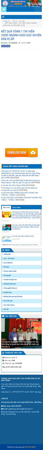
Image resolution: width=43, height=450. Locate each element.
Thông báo (7, 254)
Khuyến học (8, 292)
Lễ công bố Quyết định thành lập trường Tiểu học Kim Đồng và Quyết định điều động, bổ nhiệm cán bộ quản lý (20, 344)
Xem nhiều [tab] (17, 207)
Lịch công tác (8, 263)
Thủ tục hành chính (10, 271)
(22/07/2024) (16, 239)
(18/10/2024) (5, 220)
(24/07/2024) (5, 232)
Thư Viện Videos (9, 305)
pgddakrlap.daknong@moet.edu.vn (20, 409)
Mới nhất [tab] (6, 207)
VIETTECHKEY (30, 447)
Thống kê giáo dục (10, 284)
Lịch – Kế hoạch (9, 258)
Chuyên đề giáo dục (10, 279)
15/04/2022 (14, 43)
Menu (7, 250)
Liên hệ (6, 309)
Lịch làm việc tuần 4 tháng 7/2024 (14, 185)
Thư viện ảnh (8, 301)
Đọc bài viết (6, 46)
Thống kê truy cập (13, 353)
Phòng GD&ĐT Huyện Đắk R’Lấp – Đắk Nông (19, 20)
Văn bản (6, 267)
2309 (28, 43)
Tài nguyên (7, 275)
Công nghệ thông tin (10, 288)
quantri (5, 43)
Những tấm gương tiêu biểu (13, 296)
